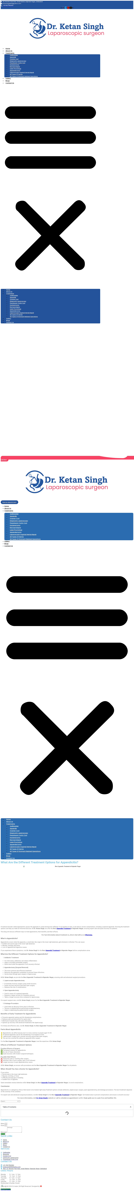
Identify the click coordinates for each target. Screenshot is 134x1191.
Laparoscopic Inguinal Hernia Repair (22, 72)
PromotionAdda (47, 1186)
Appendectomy (15, 70)
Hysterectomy (14, 65)
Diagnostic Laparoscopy (18, 61)
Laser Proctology (15, 69)
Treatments (10, 53)
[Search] (19, 1101)
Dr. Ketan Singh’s (42, 1098)
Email (3, 1125)
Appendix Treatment (64, 928)
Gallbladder (14, 55)
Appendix (13, 57)
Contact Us (10, 83)
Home (8, 49)
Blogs (8, 81)
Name (3, 1123)
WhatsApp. (89, 935)
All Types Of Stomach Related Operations (24, 76)
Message (4, 1132)
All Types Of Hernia (16, 74)
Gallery (8, 78)
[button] (50, 186)
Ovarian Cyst (14, 59)
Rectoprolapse (15, 67)
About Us (9, 51)
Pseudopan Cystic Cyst (17, 63)
